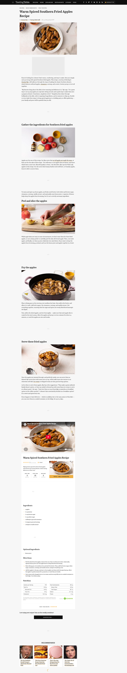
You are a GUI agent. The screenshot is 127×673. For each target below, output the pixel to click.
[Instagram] (97, 2)
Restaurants (59, 2)
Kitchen (68, 2)
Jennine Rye (24, 20)
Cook (74, 2)
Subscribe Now (47, 617)
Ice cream (36, 381)
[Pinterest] (91, 2)
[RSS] (102, 2)
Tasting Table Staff (35, 20)
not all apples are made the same (62, 160)
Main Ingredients (31, 7)
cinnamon (44, 84)
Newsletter (110, 2)
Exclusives (49, 2)
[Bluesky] (94, 2)
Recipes (35, 2)
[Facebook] (83, 2)
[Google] (99, 2)
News (42, 2)
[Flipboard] (89, 2)
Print (41, 462)
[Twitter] (86, 2)
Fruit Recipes (43, 7)
